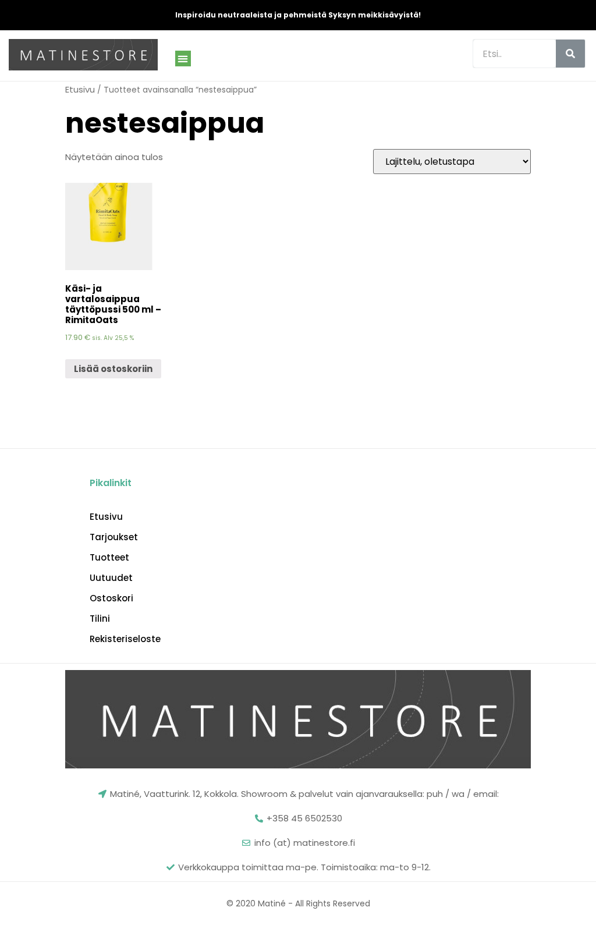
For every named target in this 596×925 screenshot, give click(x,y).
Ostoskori (111, 598)
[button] (183, 58)
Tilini (100, 619)
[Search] (570, 54)
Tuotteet (109, 557)
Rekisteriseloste (125, 639)
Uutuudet (111, 578)
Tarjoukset (114, 537)
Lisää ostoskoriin (113, 369)
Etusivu (80, 89)
